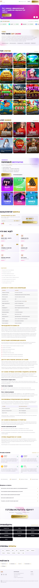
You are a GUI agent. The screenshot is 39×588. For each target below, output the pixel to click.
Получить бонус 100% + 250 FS (19, 516)
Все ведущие (35, 120)
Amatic (6, 539)
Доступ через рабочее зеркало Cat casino (8, 275)
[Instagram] (6, 574)
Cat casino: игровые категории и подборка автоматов (10, 277)
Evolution (6, 531)
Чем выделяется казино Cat (6, 271)
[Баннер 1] (1, 17)
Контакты (32, 574)
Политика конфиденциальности (19, 573)
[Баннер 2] (3, 17)
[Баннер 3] (5, 17)
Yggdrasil (32, 531)
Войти (29, 1)
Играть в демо (6, 174)
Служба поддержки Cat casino (7, 282)
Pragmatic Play (6, 528)
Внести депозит (29, 222)
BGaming (32, 535)
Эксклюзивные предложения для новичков (8, 279)
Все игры (36, 51)
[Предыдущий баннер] (34, 17)
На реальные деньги (17, 174)
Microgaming (19, 531)
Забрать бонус (7, 14)
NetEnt (19, 528)
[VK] (4, 574)
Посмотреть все (34, 525)
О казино (32, 573)
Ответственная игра (17, 574)
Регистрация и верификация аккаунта (8, 273)
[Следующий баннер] (37, 17)
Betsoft (19, 535)
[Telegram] (1, 574)
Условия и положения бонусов (18, 577)
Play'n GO (32, 528)
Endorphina (6, 535)
